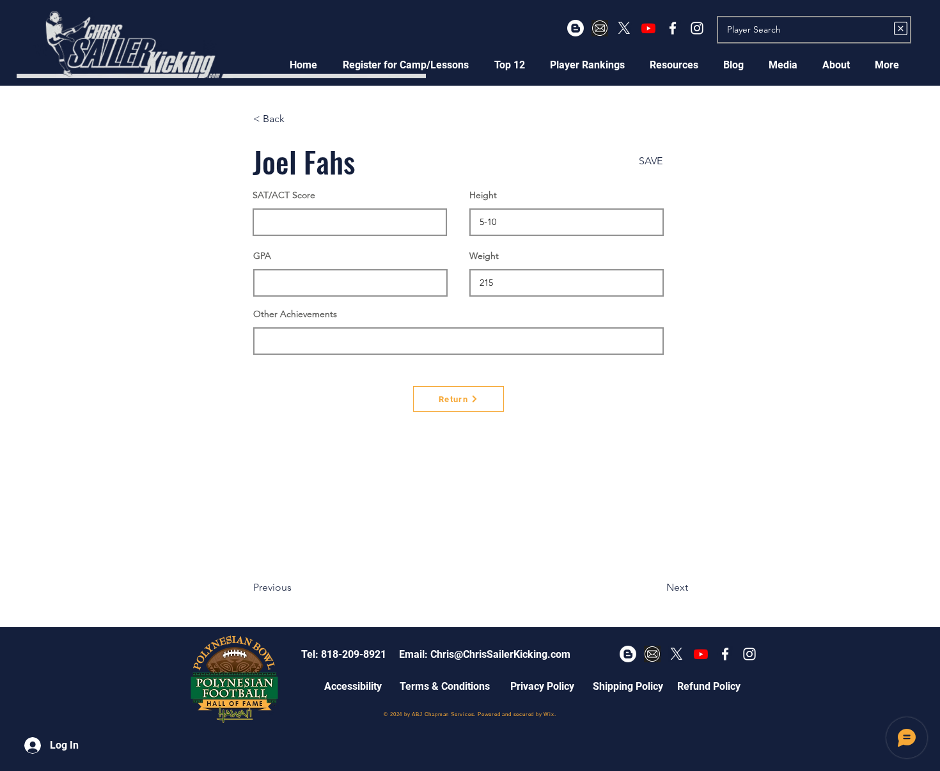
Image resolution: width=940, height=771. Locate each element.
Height (483, 195)
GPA (262, 255)
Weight (484, 255)
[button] (406, 65)
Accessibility (353, 686)
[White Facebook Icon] (672, 28)
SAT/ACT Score (284, 195)
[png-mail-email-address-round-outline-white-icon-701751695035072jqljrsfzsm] (599, 28)
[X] (624, 28)
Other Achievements (295, 313)
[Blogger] (575, 28)
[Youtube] (648, 28)
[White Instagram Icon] (697, 28)
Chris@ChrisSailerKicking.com (500, 654)
